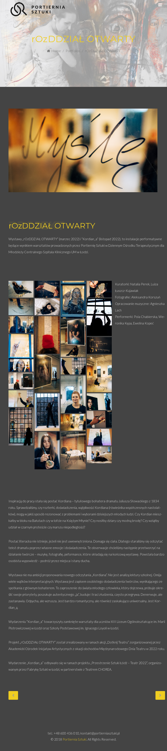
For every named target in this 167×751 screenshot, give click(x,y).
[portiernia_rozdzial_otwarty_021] (20, 426)
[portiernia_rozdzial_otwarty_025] (47, 450)
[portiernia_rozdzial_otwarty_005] (20, 306)
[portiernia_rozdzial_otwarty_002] (47, 289)
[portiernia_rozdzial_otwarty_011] (20, 352)
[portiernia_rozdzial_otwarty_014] (99, 373)
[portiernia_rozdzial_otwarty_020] (99, 401)
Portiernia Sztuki (74, 739)
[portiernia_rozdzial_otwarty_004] (99, 289)
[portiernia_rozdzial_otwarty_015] (73, 366)
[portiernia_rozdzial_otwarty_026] (73, 450)
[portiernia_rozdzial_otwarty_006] (47, 306)
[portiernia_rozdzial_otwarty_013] (47, 373)
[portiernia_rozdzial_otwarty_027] (99, 455)
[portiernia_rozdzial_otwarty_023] (73, 422)
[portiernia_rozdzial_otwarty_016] (20, 380)
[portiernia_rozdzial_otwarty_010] (73, 338)
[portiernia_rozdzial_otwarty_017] (73, 394)
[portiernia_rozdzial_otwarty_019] (47, 412)
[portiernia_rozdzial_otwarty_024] (99, 437)
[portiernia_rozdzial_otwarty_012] (99, 345)
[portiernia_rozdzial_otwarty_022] (99, 419)
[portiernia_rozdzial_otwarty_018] (20, 398)
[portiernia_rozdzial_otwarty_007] (99, 317)
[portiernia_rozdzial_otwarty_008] (20, 324)
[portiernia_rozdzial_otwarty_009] (47, 335)
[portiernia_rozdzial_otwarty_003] (73, 299)
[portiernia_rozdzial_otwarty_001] (20, 289)
